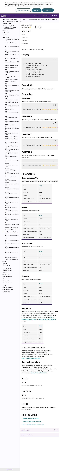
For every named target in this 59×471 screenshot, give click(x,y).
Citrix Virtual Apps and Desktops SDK (31, 19)
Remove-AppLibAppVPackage (10, 169)
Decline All (48, 10)
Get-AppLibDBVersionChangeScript (12, 85)
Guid (40, 326)
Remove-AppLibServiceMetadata (11, 206)
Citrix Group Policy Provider (10, 19)
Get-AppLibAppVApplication (12, 54)
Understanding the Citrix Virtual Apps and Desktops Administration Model (10, 27)
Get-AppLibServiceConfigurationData (11, 133)
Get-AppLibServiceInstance (12, 136)
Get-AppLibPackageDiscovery (11, 117)
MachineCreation (7, 276)
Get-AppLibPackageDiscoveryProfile (12, 121)
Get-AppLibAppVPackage (11, 65)
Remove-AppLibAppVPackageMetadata (12, 173)
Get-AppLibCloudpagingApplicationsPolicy (12, 76)
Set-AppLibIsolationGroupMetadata (12, 235)
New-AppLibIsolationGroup (11, 153)
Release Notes (7, 23)
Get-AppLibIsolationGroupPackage (12, 106)
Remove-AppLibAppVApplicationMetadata (11, 165)
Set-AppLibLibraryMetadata (12, 243)
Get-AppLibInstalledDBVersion (11, 99)
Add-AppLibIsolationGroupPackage (12, 46)
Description (24, 37)
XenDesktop (6, 291)
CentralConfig (7, 266)
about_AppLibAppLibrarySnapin (12, 40)
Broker (5, 263)
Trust (4, 285)
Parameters (25, 43)
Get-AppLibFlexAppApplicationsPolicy (12, 95)
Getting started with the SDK (10, 21)
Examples (5, 30)
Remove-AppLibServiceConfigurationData (11, 202)
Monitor (5, 278)
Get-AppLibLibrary (9, 109)
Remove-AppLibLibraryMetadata (11, 193)
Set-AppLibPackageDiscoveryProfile (12, 247)
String (40, 215)
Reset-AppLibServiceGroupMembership (12, 214)
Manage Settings (23, 10)
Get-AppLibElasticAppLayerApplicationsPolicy (12, 90)
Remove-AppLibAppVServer (12, 177)
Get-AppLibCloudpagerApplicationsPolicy (12, 71)
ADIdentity (6, 33)
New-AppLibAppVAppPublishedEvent (11, 142)
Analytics (5, 35)
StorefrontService (7, 283)
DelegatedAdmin (7, 270)
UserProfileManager (8, 287)
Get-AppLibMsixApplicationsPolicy (12, 113)
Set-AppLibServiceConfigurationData (11, 252)
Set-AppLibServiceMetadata (11, 256)
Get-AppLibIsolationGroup (11, 102)
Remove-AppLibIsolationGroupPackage (12, 189)
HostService (6, 274)
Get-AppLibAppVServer (10, 67)
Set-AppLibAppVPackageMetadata (12, 224)
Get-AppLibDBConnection (11, 79)
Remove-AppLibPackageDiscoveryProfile (12, 197)
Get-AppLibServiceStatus (11, 139)
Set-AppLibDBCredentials (11, 229)
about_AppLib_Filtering (10, 43)
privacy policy (41, 2)
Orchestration (6, 281)
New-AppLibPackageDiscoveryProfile (12, 160)
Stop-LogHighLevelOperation (47, 319)
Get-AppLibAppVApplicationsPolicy (12, 62)
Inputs (23, 46)
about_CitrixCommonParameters (31, 358)
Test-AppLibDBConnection (11, 259)
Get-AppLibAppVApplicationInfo (11, 57)
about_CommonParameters (39, 373)
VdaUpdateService (8, 289)
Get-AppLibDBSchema (10, 81)
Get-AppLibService (9, 124)
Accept (36, 10)
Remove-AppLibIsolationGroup (10, 180)
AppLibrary (6, 37)
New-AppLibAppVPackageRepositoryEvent (12, 149)
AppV (4, 261)
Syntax (23, 34)
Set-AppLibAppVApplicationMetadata (11, 219)
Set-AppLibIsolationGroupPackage (12, 240)
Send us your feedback (26, 434)
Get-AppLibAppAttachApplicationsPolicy (12, 51)
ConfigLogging (7, 268)
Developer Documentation (13, 16)
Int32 (40, 185)
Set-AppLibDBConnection (11, 227)
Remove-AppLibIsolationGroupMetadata (12, 184)
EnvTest (5, 272)
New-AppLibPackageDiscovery (11, 156)
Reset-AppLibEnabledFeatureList (11, 210)
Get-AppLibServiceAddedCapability (12, 128)
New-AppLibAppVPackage (11, 146)
